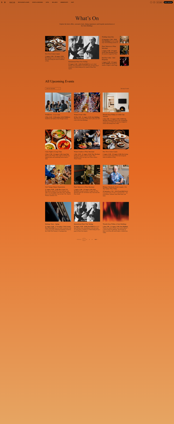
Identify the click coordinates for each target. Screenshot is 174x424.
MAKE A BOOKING (168, 2)
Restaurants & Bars (23, 2)
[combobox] (53, 88)
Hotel (47, 2)
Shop (72, 2)
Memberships (64, 2)
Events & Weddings (37, 2)
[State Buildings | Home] (3, 2)
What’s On (12, 2)
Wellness (55, 2)
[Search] (151, 2)
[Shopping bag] (154, 2)
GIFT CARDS (159, 2)
